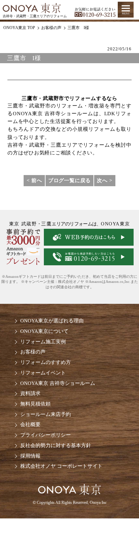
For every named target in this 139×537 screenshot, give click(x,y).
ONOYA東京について (44, 331)
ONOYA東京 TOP (19, 27)
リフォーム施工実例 (43, 341)
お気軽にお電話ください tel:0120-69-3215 (95, 10)
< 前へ (34, 180)
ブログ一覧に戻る (69, 180)
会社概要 (30, 424)
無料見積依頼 (35, 404)
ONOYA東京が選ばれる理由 (52, 320)
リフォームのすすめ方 (45, 362)
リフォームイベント (43, 372)
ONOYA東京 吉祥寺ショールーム (57, 383)
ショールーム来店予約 (45, 414)
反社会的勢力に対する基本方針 (55, 445)
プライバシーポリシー (45, 435)
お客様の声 (33, 352)
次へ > (104, 180)
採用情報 (30, 456)
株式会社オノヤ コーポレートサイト (61, 466)
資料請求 (30, 393)
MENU (126, 10)
